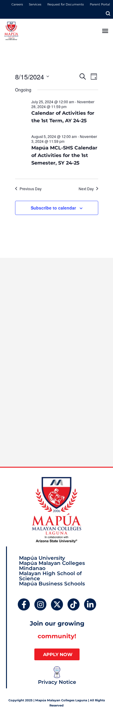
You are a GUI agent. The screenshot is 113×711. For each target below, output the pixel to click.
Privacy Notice (57, 682)
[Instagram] (40, 604)
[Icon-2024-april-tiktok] (73, 604)
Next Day (86, 188)
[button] (105, 31)
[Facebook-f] (24, 604)
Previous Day (31, 188)
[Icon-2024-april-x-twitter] (57, 604)
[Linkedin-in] (90, 604)
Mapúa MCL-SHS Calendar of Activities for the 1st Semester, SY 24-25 (64, 155)
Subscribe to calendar (53, 208)
